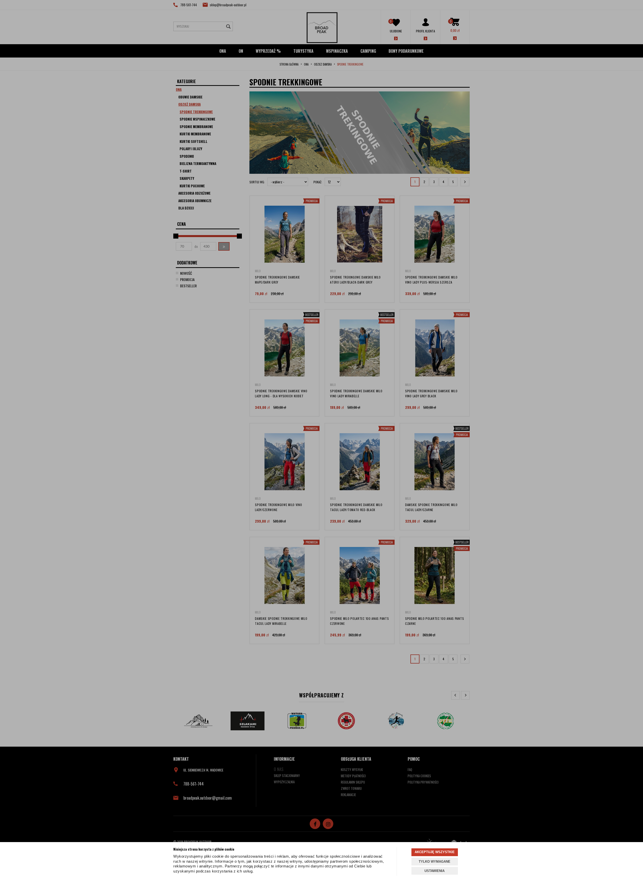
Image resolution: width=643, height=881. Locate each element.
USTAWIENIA (434, 871)
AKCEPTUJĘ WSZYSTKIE (435, 852)
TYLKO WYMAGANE (434, 861)
